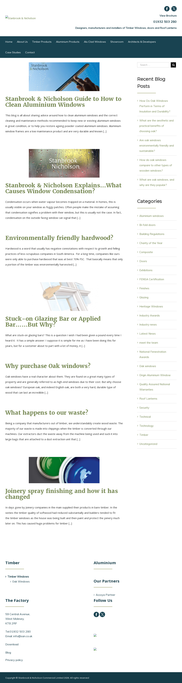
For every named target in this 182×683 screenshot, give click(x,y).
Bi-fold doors (147, 225)
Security (144, 407)
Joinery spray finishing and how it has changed (61, 493)
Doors (143, 261)
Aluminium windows (151, 216)
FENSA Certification (151, 279)
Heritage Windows (151, 306)
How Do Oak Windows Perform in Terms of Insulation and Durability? (154, 106)
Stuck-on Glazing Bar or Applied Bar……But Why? (53, 321)
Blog (8, 652)
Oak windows (147, 366)
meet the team (148, 342)
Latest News (147, 333)
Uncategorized (148, 444)
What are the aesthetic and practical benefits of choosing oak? (156, 126)
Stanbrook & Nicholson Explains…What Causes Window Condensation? (63, 188)
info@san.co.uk (22, 636)
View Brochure (168, 15)
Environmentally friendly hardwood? (59, 238)
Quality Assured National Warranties (154, 387)
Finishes (144, 288)
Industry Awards (149, 315)
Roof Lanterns (148, 398)
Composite (146, 252)
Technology (146, 425)
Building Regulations (151, 234)
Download (11, 644)
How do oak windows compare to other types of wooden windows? (155, 165)
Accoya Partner (105, 595)
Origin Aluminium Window (155, 375)
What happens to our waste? (46, 412)
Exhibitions (145, 270)
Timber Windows (18, 576)
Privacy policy (14, 660)
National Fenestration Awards (152, 354)
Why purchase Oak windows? (47, 366)
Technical (145, 416)
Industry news (148, 324)
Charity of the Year (150, 243)
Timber (143, 435)
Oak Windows (21, 581)
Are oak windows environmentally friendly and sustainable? (156, 146)
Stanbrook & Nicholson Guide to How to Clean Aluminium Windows (63, 101)
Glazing (143, 297)
